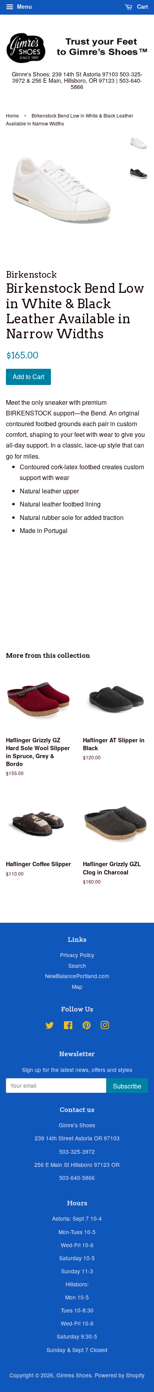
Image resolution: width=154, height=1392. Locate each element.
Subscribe (127, 1085)
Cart (141, 6)
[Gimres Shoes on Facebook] (68, 1026)
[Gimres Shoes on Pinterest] (86, 1026)
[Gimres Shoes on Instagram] (104, 1026)
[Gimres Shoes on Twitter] (49, 1026)
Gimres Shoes (74, 1375)
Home (12, 115)
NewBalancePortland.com (77, 976)
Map (77, 986)
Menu (23, 6)
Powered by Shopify (120, 1375)
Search (77, 965)
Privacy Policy (77, 955)
